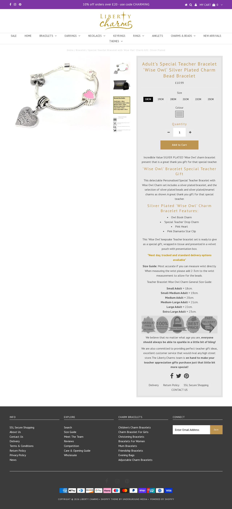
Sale (14, 35)
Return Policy (171, 385)
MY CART (209, 5)
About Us (15, 432)
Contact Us (16, 436)
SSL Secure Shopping (196, 385)
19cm (161, 99)
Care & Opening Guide (77, 450)
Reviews (69, 441)
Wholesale (70, 455)
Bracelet (81, 50)
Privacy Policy (18, 455)
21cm (186, 99)
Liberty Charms (89, 499)
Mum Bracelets (127, 446)
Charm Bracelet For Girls (133, 432)
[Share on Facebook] (171, 377)
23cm (211, 99)
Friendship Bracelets (130, 450)
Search (68, 427)
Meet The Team (73, 436)
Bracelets (46, 35)
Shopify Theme (109, 499)
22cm (198, 99)
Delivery (154, 385)
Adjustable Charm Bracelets (135, 460)
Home (28, 35)
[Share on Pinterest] (186, 377)
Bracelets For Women (131, 441)
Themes (114, 41)
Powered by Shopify (162, 499)
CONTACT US (179, 390)
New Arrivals (212, 35)
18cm (148, 99)
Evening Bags (126, 455)
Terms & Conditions (22, 446)
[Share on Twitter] (178, 377)
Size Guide (70, 432)
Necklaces (95, 35)
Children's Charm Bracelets (134, 427)
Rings (136, 35)
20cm (173, 99)
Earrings (71, 35)
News (13, 460)
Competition (71, 446)
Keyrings (119, 35)
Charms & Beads (181, 35)
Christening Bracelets (131, 436)
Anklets (157, 35)
